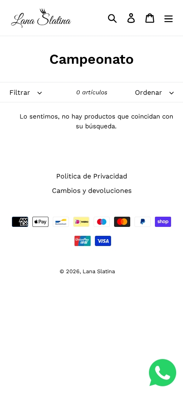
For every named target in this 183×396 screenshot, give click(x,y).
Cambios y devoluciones (92, 191)
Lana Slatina (99, 271)
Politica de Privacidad (91, 176)
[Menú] (168, 18)
